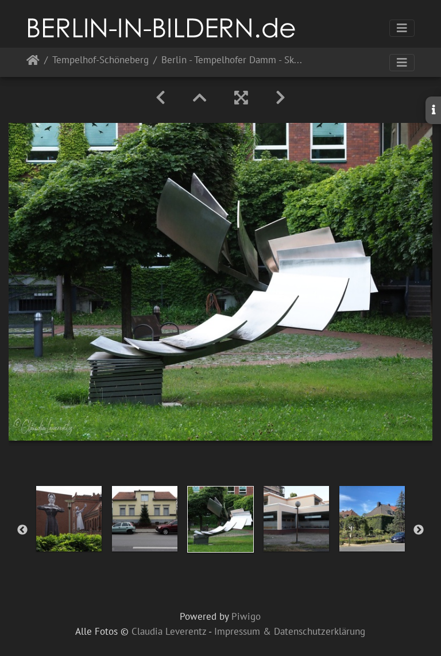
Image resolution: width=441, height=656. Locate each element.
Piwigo (246, 616)
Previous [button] (22, 530)
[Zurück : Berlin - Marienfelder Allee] (160, 97)
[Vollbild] (241, 97)
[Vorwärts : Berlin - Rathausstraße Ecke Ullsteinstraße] (280, 97)
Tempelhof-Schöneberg (100, 60)
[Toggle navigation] (402, 28)
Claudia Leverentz (168, 631)
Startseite (33, 62)
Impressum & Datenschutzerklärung (289, 631)
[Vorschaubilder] (199, 97)
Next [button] (418, 530)
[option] (69, 518)
